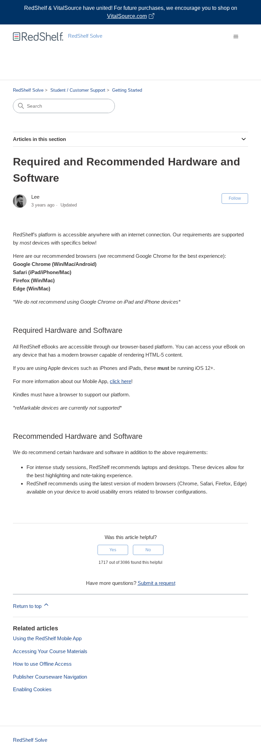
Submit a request (156, 583)
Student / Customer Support (77, 90)
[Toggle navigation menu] (236, 36)
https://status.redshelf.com (131, 72)
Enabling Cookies (32, 689)
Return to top (28, 606)
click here (120, 381)
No (148, 549)
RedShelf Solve (28, 90)
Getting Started (127, 90)
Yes (112, 549)
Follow (235, 198)
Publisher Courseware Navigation (50, 677)
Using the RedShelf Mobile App (47, 638)
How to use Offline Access (42, 664)
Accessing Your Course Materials (50, 651)
